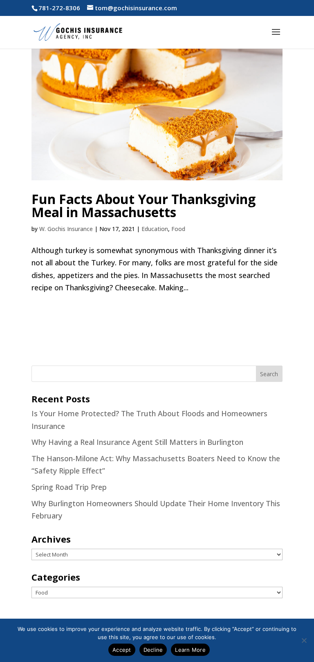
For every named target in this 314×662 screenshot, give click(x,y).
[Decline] (304, 640)
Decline (153, 649)
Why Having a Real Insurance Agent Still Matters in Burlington (137, 442)
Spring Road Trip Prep (69, 487)
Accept (121, 649)
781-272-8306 (59, 8)
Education (154, 229)
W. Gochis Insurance (66, 229)
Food (178, 229)
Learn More (190, 649)
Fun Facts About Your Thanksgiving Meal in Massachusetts (143, 205)
